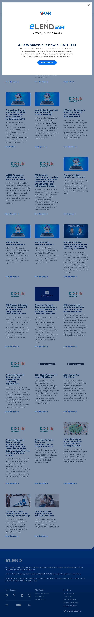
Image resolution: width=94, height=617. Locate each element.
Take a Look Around (46, 63)
